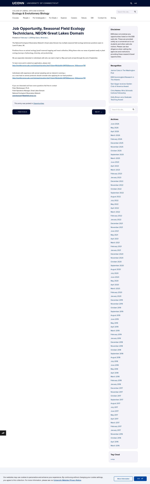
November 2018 (117, 346)
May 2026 (114, 128)
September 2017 (117, 400)
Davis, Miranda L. (42, 38)
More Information (123, 479)
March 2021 (115, 243)
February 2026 (116, 139)
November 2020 (117, 258)
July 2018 (114, 361)
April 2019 (114, 327)
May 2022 (114, 204)
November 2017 (117, 392)
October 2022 (116, 189)
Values (84, 18)
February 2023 (116, 174)
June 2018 (115, 365)
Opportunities (38, 103)
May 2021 (114, 235)
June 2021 (115, 231)
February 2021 (116, 246)
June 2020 (115, 277)
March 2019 (115, 331)
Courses (15, 18)
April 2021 (114, 239)
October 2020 (116, 262)
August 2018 (115, 357)
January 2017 (116, 430)
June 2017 (114, 411)
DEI (92, 18)
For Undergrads (39, 18)
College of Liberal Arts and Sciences (28, 11)
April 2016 (114, 442)
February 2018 (116, 380)
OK (139, 479)
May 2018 (114, 369)
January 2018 (116, 384)
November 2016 (117, 434)
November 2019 (117, 304)
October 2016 (116, 438)
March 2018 (115, 377)
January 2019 (116, 338)
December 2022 (117, 181)
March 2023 (115, 170)
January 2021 (116, 250)
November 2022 (117, 185)
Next (98, 112)
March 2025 (115, 158)
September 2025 (117, 154)
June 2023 (115, 162)
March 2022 (115, 212)
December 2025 (117, 143)
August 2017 (115, 403)
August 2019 (115, 315)
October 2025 (116, 151)
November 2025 (117, 147)
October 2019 (116, 308)
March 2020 (115, 288)
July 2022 (114, 200)
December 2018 (117, 342)
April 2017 (114, 419)
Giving (113, 18)
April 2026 (115, 131)
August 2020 (116, 269)
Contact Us (102, 18)
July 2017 (114, 407)
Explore (64, 18)
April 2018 (114, 373)
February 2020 (116, 292)
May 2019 (114, 323)
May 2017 (114, 415)
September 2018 (117, 354)
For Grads (52, 18)
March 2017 (115, 423)
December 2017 (117, 388)
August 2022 (116, 197)
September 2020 (117, 265)
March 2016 (115, 446)
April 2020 (115, 285)
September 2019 (117, 311)
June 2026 (115, 124)
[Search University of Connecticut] (131, 3)
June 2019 (115, 319)
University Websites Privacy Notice (67, 480)
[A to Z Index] (135, 3)
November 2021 (117, 227)
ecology (113, 459)
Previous (21, 112)
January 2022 (116, 220)
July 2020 (114, 273)
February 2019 (116, 334)
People (25, 18)
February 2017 (116, 426)
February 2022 (116, 216)
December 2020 (117, 254)
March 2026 (115, 135)
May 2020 (114, 281)
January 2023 (116, 177)
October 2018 (116, 350)
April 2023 (115, 166)
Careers (74, 18)
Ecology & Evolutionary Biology (30, 13)
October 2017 (116, 396)
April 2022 (115, 208)
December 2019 (117, 300)
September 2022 (117, 193)
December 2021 (117, 223)
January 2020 (116, 296)
